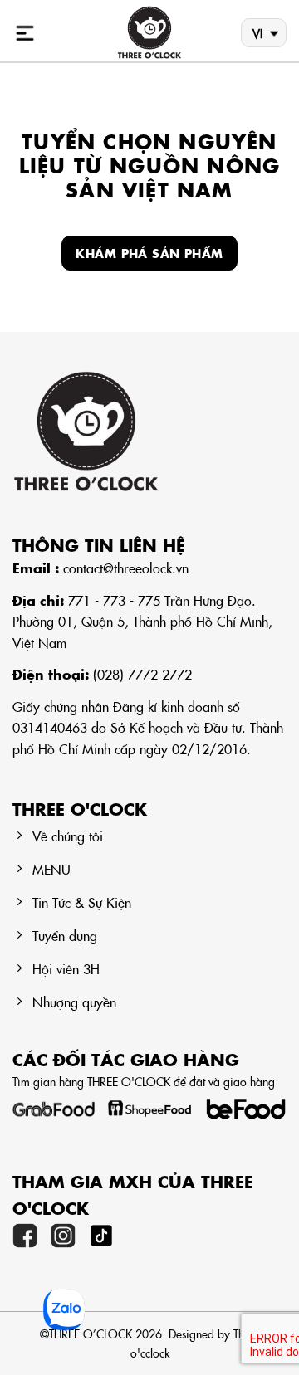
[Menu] (24, 33)
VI (257, 33)
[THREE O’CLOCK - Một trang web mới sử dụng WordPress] (149, 33)
